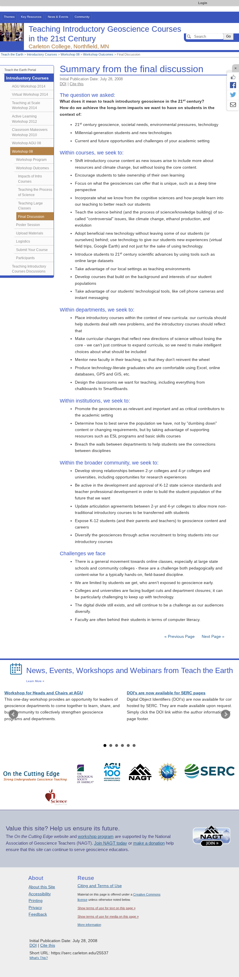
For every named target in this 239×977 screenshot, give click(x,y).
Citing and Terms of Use (100, 885)
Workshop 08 (70, 54)
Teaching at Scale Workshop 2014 (26, 105)
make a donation (149, 843)
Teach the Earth (12, 54)
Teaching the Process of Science (35, 192)
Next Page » (212, 636)
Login (202, 3)
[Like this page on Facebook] (233, 77)
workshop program (96, 836)
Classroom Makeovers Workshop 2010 (30, 132)
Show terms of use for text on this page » (107, 908)
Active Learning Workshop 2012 (24, 119)
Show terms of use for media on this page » (108, 916)
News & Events (58, 16)
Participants (25, 258)
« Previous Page (179, 636)
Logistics (23, 241)
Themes (9, 16)
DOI (63, 84)
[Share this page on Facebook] (233, 85)
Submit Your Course (32, 250)
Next (225, 714)
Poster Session (28, 225)
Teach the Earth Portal (20, 70)
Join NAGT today (110, 843)
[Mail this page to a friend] (233, 105)
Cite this (77, 84)
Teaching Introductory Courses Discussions (29, 269)
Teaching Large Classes (30, 206)
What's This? (38, 958)
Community (82, 16)
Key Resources (31, 16)
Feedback (38, 914)
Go (228, 36)
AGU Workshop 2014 (28, 86)
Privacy (35, 907)
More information (89, 924)
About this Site (42, 887)
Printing (36, 900)
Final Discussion (31, 217)
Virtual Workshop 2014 (30, 94)
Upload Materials (29, 233)
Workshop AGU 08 (26, 143)
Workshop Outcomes (98, 54)
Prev (13, 714)
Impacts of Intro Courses (30, 179)
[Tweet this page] (233, 95)
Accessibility (40, 893)
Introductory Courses (42, 54)
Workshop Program (31, 160)
